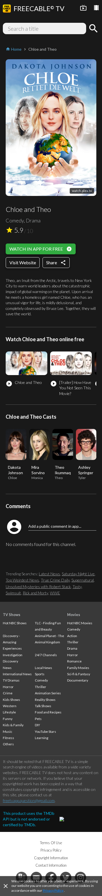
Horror (8, 687)
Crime (7, 693)
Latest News (49, 573)
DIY (37, 725)
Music (7, 731)
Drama (72, 648)
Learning (41, 738)
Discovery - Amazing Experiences (12, 642)
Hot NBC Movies (79, 623)
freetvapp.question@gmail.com (29, 800)
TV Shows (11, 614)
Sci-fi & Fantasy (78, 674)
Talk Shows (43, 706)
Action (72, 636)
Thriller (40, 687)
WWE (55, 592)
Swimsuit (13, 592)
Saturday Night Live (78, 573)
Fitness (8, 738)
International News (17, 674)
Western (9, 706)
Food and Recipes (48, 712)
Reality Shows (45, 699)
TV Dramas (11, 680)
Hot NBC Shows (15, 623)
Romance (74, 661)
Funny (7, 719)
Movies (73, 614)
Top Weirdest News (22, 580)
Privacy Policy (53, 890)
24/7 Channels (46, 655)
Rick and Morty (35, 592)
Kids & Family (13, 725)
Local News (43, 668)
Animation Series (48, 693)
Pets (38, 719)
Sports (39, 674)
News (7, 668)
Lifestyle (9, 712)
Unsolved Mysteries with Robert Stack (38, 586)
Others (8, 744)
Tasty (77, 586)
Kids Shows (11, 699)
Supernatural (82, 580)
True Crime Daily (55, 580)
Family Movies (78, 668)
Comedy (41, 680)
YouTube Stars (45, 731)
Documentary (77, 680)
